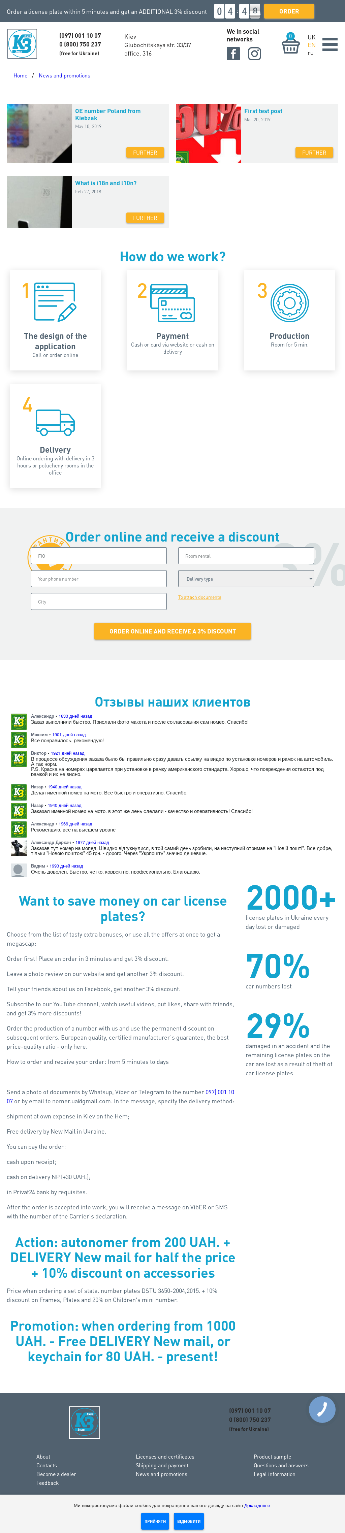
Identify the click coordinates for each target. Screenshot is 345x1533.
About (43, 1456)
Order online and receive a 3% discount (172, 631)
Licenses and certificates (165, 1456)
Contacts (46, 1465)
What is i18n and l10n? (105, 183)
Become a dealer (56, 1473)
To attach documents (199, 597)
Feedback (47, 1482)
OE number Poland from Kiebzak (108, 114)
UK (312, 37)
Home (20, 75)
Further (145, 152)
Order (289, 11)
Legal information (274, 1473)
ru (311, 52)
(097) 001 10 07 (80, 35)
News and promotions (64, 75)
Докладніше (257, 1505)
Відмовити (188, 1521)
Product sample (272, 1456)
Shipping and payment (162, 1465)
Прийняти (155, 1521)
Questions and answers (281, 1465)
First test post (263, 111)
